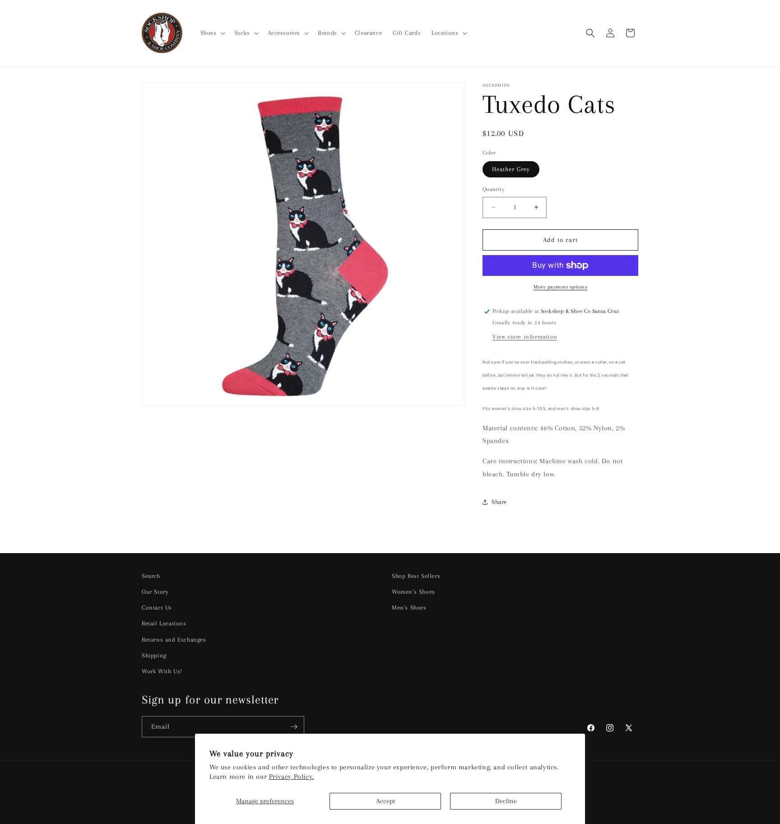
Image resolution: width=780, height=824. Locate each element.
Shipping (154, 655)
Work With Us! (162, 671)
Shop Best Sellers (416, 576)
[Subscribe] (294, 726)
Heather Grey (511, 169)
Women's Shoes (413, 591)
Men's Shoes (409, 607)
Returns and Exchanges (174, 639)
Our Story (155, 591)
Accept (385, 801)
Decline (506, 801)
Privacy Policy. (291, 777)
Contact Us (157, 607)
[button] (212, 32)
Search (151, 576)
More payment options (560, 287)
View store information (524, 336)
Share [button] (499, 501)
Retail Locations (164, 623)
